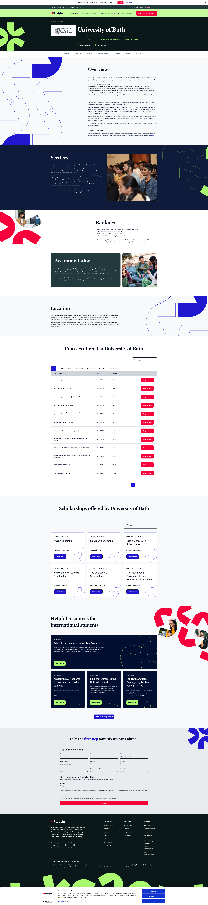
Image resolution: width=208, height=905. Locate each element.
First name (63, 754)
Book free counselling (145, 13)
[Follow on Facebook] (60, 845)
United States (108, 846)
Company (130, 13)
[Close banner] (168, 890)
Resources (114, 13)
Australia (106, 828)
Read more (60, 663)
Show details (62, 901)
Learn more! (79, 7)
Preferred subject (95, 768)
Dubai (105, 835)
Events (123, 13)
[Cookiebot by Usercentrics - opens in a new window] (47, 902)
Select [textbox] (92, 764)
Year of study (124, 761)
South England (85, 45)
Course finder (86, 13)
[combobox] (122, 756)
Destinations (74, 13)
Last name (93, 754)
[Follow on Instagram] (73, 845)
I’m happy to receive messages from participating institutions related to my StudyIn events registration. (90, 798)
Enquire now (147, 380)
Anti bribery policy (149, 828)
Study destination (125, 768)
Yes (120, 2)
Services (93, 13)
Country (63, 783)
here (152, 135)
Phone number (124, 754)
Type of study (64, 768)
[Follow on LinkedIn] (53, 845)
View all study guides (103, 717)
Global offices (148, 825)
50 (149, 485)
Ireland (106, 839)
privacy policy (143, 790)
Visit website (102, 45)
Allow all (153, 891)
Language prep (104, 13)
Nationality (93, 761)
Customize (152, 896)
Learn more (60, 557)
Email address (64, 761)
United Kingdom (108, 825)
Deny (153, 901)
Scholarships (127, 835)
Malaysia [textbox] (63, 786)
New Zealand (108, 842)
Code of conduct (149, 832)
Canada (106, 832)
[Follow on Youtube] (66, 845)
